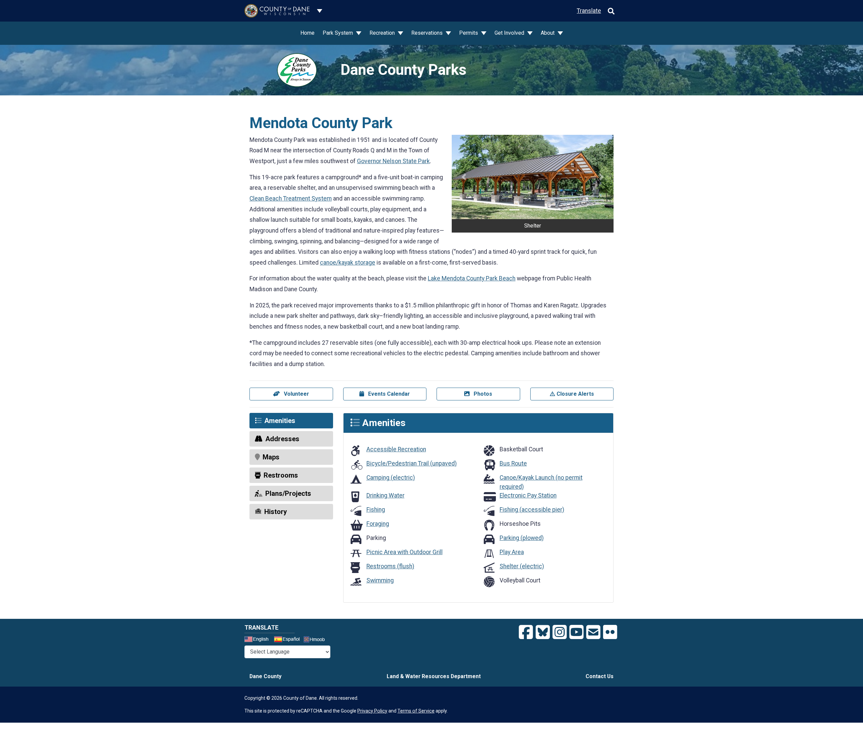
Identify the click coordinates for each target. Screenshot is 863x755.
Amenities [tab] (279, 421)
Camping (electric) (390, 477)
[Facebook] (525, 632)
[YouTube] (576, 632)
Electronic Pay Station (528, 495)
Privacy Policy (372, 711)
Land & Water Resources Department (434, 676)
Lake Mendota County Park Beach (471, 278)
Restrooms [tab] (281, 475)
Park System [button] (338, 33)
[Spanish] (288, 640)
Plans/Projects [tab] (288, 493)
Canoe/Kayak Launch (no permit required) (541, 482)
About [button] (548, 33)
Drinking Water (385, 495)
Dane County (265, 676)
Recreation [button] (382, 33)
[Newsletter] (593, 632)
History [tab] (275, 512)
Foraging (377, 523)
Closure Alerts (574, 394)
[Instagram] (559, 632)
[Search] (611, 11)
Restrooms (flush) (390, 566)
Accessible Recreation (396, 449)
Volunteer (295, 394)
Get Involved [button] (510, 33)
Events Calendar (388, 394)
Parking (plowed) (522, 538)
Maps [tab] (271, 457)
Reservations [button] (427, 33)
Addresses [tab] (282, 439)
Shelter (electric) (522, 566)
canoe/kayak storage (347, 262)
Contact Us (600, 676)
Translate (589, 10)
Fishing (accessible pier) (532, 509)
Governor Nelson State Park (393, 161)
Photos (482, 394)
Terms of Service (416, 711)
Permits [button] (469, 33)
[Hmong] (316, 640)
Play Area (512, 552)
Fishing (375, 509)
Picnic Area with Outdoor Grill (404, 552)
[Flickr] (610, 632)
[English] (258, 640)
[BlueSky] (542, 632)
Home (307, 33)
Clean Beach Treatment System (290, 198)
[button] (464, 177)
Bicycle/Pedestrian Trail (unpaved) (411, 463)
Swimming (380, 580)
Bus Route (513, 463)
